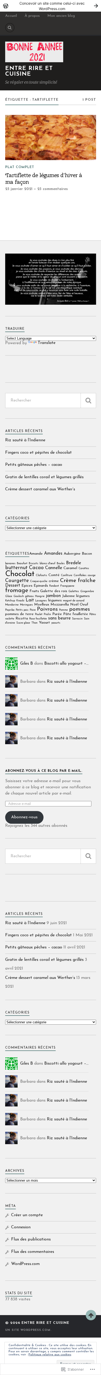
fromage (16, 591)
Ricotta (22, 618)
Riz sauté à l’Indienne (25, 440)
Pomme (63, 610)
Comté (54, 575)
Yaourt (44, 623)
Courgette (17, 580)
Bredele (73, 563)
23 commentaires (52, 189)
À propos (32, 16)
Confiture (66, 575)
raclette (9, 618)
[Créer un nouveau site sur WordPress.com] (50, 6)
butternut (16, 567)
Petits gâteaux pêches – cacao (33, 465)
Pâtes (92, 614)
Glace (8, 596)
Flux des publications (31, 1239)
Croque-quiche (38, 581)
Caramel (70, 568)
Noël (74, 605)
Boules (61, 563)
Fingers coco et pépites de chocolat (38, 453)
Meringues (26, 604)
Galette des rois (53, 591)
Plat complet (19, 167)
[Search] (10, 27)
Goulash (18, 596)
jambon (53, 596)
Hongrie (40, 596)
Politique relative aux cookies (49, 1354)
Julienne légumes (76, 596)
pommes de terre (19, 614)
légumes (55, 600)
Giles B (26, 664)
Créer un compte (27, 1215)
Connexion (21, 1227)
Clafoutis (41, 575)
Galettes (73, 591)
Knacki (20, 600)
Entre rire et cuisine (29, 71)
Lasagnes (41, 600)
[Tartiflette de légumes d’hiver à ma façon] (50, 137)
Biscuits (33, 563)
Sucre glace (23, 623)
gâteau (29, 596)
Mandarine (12, 604)
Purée (57, 614)
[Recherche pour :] (50, 400)
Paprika (10, 610)
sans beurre (59, 618)
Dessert (12, 585)
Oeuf (84, 605)
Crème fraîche (78, 580)
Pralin (47, 614)
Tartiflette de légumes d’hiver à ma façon (43, 178)
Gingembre (87, 591)
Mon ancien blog (61, 16)
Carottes (83, 568)
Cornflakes (80, 575)
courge (92, 575)
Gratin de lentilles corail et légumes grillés (44, 477)
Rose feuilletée (38, 618)
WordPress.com (25, 1264)
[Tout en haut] (91, 1315)
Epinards (41, 586)
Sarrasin (77, 618)
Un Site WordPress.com (28, 1330)
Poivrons (47, 609)
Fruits (34, 591)
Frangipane (67, 586)
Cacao (36, 567)
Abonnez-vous (24, 817)
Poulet (38, 614)
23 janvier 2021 (18, 189)
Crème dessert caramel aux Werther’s (40, 489)
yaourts (55, 623)
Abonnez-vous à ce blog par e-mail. (43, 771)
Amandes (53, 553)
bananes (10, 563)
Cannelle (53, 568)
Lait (30, 600)
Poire (33, 610)
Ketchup (10, 600)
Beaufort (22, 563)
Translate (46, 343)
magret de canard (73, 600)
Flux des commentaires (32, 1252)
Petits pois (22, 610)
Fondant (54, 586)
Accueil (11, 16)
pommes (79, 609)
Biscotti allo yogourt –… (66, 664)
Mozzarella (60, 605)
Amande (36, 554)
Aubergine (72, 554)
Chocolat (19, 574)
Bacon (87, 554)
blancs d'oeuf (47, 563)
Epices (26, 586)
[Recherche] (88, 400)
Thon (34, 623)
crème (54, 581)
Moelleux (41, 605)
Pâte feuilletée (75, 614)
